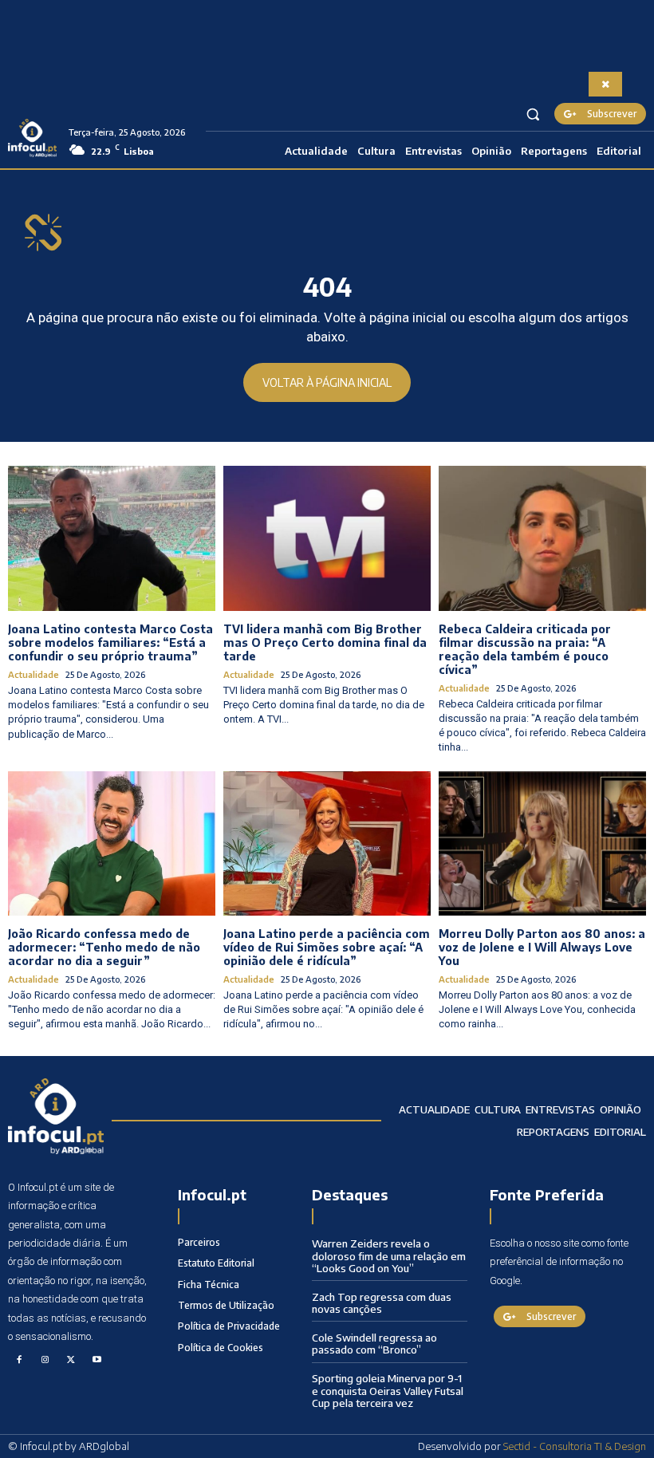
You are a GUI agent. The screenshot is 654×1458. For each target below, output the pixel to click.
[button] (533, 114)
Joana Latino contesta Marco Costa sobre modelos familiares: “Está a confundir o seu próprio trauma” (110, 642)
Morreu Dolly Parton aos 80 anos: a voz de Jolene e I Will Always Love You (542, 947)
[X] (71, 1361)
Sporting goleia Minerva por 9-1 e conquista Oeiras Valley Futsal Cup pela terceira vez (387, 1390)
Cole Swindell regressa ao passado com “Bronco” (374, 1344)
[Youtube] (97, 1361)
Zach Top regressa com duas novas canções (381, 1303)
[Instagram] (45, 1361)
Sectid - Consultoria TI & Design (574, 1446)
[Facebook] (19, 1361)
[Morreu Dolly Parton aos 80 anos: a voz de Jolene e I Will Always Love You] (542, 843)
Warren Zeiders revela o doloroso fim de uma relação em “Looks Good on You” (389, 1256)
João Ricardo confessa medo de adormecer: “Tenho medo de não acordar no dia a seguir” (104, 947)
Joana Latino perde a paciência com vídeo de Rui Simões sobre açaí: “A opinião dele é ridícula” (326, 947)
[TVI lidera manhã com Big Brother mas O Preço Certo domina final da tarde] (327, 538)
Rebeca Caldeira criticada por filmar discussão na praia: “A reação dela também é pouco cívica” (525, 649)
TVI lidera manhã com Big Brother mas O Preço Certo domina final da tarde (325, 642)
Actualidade (33, 674)
